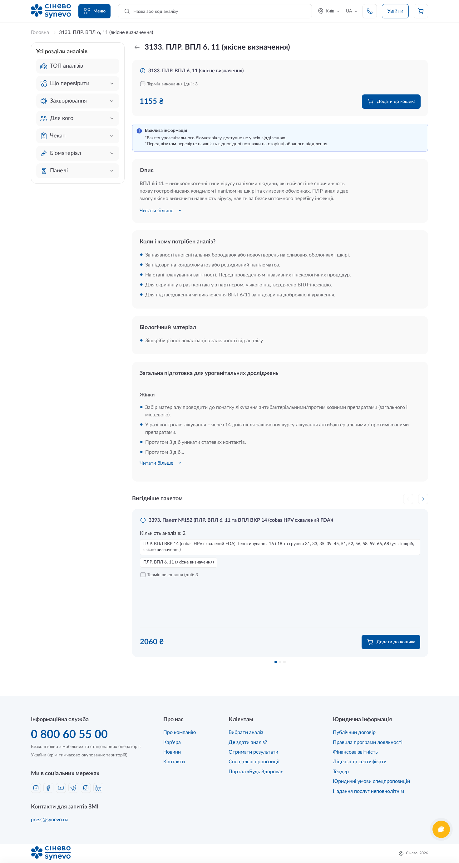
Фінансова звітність (355, 752)
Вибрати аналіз (246, 732)
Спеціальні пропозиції (254, 761)
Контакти (174, 761)
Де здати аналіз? (248, 742)
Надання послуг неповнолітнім (368, 791)
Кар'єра (172, 742)
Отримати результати (253, 752)
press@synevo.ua (49, 819)
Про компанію (179, 732)
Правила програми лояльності (367, 742)
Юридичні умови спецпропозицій (371, 781)
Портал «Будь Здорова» (256, 771)
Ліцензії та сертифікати (360, 761)
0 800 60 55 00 (69, 734)
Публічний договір (354, 732)
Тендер (341, 771)
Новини (172, 752)
